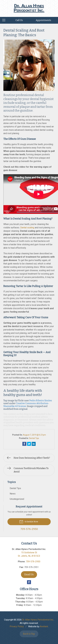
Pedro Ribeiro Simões (40, 400)
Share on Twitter (29, 444)
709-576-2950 (33, 561)
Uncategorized (17, 499)
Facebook (29, 582)
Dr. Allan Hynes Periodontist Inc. (38, 619)
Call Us (19, 20)
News (12, 493)
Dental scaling (27, 227)
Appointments (43, 20)
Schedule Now (31, 521)
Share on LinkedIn (34, 444)
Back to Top (29, 633)
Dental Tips (34, 438)
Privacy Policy (17, 626)
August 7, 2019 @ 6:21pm (34, 435)
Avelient (44, 626)
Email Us (29, 574)
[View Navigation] (5, 20)
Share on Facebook (24, 444)
